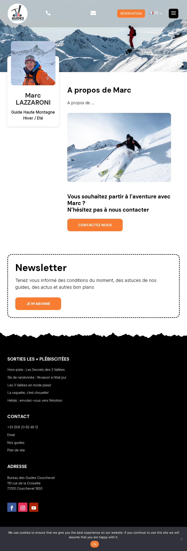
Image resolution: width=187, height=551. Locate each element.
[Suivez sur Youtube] (33, 507)
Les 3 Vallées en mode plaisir (29, 385)
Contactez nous (95, 225)
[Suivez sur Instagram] (22, 507)
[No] (181, 539)
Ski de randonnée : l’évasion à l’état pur (37, 377)
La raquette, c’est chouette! (28, 393)
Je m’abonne (38, 303)
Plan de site (16, 450)
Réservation (131, 13)
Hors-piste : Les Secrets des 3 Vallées (36, 370)
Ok (95, 544)
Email (11, 435)
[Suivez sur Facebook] (11, 507)
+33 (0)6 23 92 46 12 (22, 427)
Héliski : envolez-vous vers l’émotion (35, 400)
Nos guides (15, 442)
